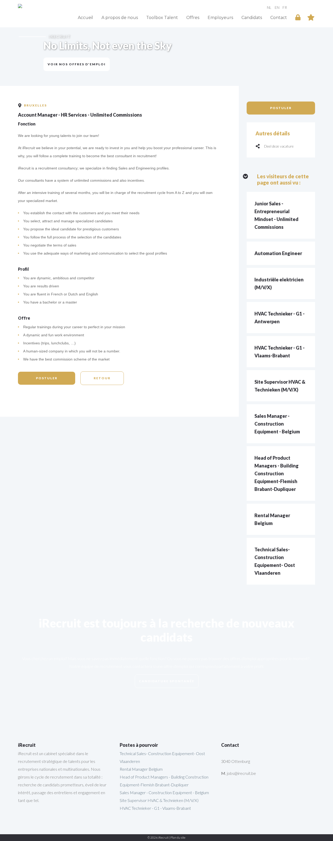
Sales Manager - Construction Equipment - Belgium (277, 423)
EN (277, 7)
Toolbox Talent (162, 17)
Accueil (85, 17)
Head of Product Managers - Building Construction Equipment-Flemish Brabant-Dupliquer (276, 473)
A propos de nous (119, 17)
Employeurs (220, 17)
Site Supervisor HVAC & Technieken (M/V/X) (159, 800)
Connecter (298, 17)
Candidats (251, 17)
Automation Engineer (278, 253)
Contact (278, 17)
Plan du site (177, 837)
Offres (192, 17)
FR (285, 7)
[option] (166, 53)
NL (269, 7)
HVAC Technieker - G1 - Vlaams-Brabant (155, 808)
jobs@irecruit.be (241, 773)
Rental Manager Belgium (141, 769)
